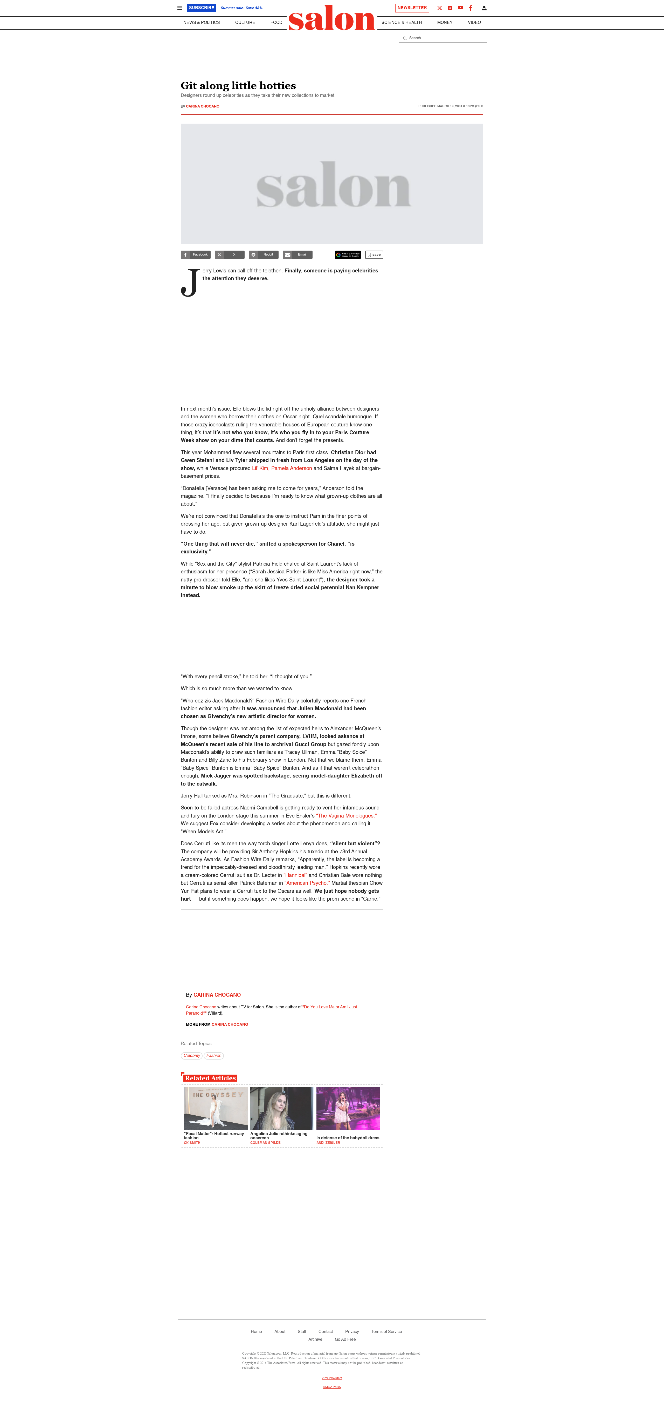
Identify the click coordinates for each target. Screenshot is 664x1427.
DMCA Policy (332, 1387)
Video (474, 23)
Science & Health (402, 23)
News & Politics (201, 23)
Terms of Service (386, 1332)
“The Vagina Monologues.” (346, 816)
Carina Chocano (202, 106)
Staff (302, 1332)
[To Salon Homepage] (332, 17)
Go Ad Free (345, 1340)
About (279, 1332)
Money (445, 23)
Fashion (213, 1056)
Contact (326, 1332)
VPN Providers (332, 1378)
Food (276, 23)
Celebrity (191, 1056)
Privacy (352, 1332)
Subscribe (201, 8)
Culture (245, 23)
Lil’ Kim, (261, 468)
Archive (315, 1340)
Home (256, 1332)
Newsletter (412, 8)
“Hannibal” (295, 875)
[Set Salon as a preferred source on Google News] (348, 255)
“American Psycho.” (307, 883)
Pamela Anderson (291, 468)
